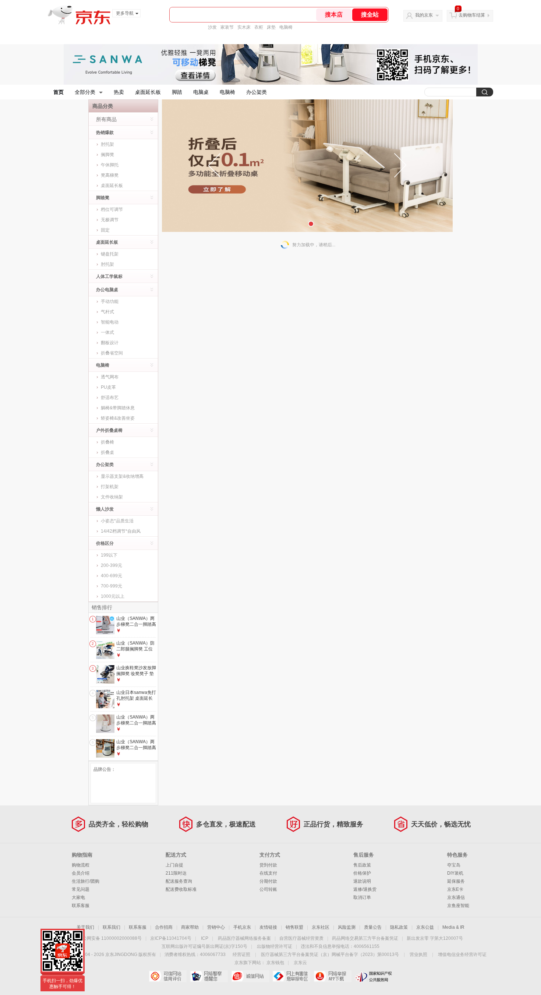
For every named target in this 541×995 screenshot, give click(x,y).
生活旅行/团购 (85, 881)
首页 (58, 92)
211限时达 (176, 873)
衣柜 (258, 27)
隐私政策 (399, 927)
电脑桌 (201, 92)
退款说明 (362, 881)
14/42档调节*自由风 (121, 531)
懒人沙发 (105, 509)
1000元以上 (112, 596)
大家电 (78, 897)
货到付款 (268, 865)
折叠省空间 (112, 353)
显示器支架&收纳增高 (122, 476)
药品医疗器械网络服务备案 (244, 938)
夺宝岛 (453, 865)
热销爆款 (105, 132)
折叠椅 (107, 442)
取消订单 (362, 897)
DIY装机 (455, 873)
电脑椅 (286, 27)
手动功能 (110, 301)
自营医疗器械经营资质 (301, 938)
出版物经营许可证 (274, 946)
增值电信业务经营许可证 (462, 954)
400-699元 (111, 575)
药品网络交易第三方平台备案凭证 (365, 938)
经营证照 (241, 954)
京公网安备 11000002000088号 (110, 938)
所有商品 (106, 119)
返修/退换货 (364, 889)
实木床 (244, 27)
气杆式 (107, 311)
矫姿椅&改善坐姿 (118, 418)
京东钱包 (275, 962)
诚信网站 (250, 976)
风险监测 (347, 927)
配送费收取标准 (181, 889)
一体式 (107, 332)
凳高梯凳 (110, 175)
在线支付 (268, 873)
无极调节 (110, 219)
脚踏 (177, 92)
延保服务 (456, 881)
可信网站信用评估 (168, 976)
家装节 (227, 27)
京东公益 (425, 927)
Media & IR (453, 927)
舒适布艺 (110, 397)
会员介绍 (80, 873)
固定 (105, 230)
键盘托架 (110, 254)
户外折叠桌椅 (109, 430)
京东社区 (320, 927)
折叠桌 (107, 452)
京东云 (300, 962)
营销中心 (216, 927)
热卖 (119, 92)
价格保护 (362, 873)
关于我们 (85, 927)
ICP (204, 938)
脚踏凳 (102, 197)
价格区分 (105, 543)
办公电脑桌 (107, 289)
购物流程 (80, 865)
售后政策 (362, 865)
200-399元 (111, 565)
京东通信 (456, 897)
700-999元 (111, 586)
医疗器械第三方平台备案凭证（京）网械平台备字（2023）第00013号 (330, 954)
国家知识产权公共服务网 (374, 976)
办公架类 (256, 92)
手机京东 (242, 927)
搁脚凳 (107, 154)
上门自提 (174, 865)
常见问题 (80, 889)
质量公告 (373, 927)
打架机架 (110, 486)
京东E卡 (455, 889)
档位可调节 (112, 209)
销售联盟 (294, 927)
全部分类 (85, 92)
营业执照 (418, 954)
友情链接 (268, 927)
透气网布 (110, 377)
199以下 (109, 555)
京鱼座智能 (458, 905)
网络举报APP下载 (332, 976)
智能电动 (110, 322)
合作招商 (164, 927)
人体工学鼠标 (109, 276)
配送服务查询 (179, 881)
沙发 (212, 27)
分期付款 (268, 881)
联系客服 (80, 905)
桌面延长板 (148, 92)
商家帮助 (190, 927)
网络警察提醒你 (209, 976)
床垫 (271, 27)
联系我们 (111, 927)
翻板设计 (110, 342)
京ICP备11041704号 (170, 938)
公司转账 (268, 889)
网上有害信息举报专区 (291, 976)
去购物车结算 (472, 15)
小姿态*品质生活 (117, 520)
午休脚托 (110, 164)
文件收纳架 (112, 497)
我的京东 (424, 15)
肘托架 (107, 144)
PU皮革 (108, 387)
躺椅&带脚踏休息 (118, 407)
